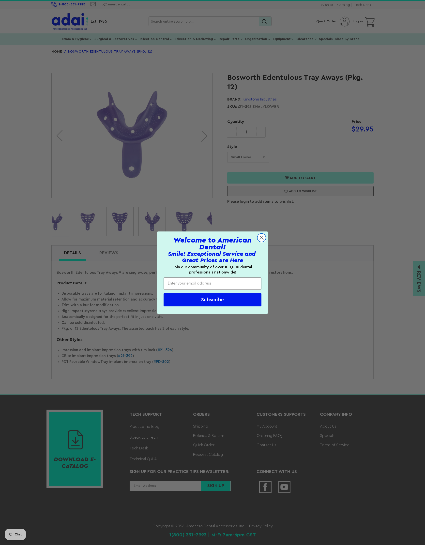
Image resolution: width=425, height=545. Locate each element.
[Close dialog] (261, 237)
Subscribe (212, 299)
